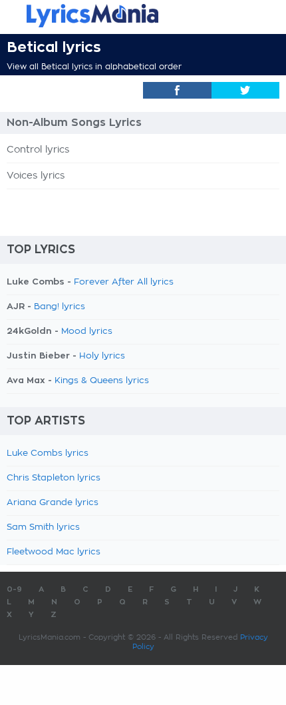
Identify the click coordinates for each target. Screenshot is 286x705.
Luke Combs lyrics (47, 453)
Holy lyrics (102, 356)
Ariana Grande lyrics (52, 502)
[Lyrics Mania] (143, 15)
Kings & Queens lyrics (102, 380)
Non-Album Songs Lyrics (74, 122)
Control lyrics (38, 150)
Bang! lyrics (59, 307)
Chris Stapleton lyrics (53, 478)
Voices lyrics (36, 176)
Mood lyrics (86, 331)
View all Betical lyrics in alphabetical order (94, 67)
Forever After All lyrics (124, 282)
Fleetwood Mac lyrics (53, 552)
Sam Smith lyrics (43, 527)
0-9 (14, 589)
